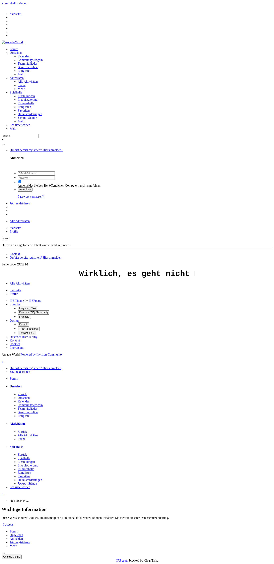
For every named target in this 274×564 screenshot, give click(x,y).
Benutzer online (28, 67)
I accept (7, 524)
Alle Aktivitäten (28, 81)
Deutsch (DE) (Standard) (33, 312)
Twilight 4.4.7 (27, 332)
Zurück (22, 394)
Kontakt (15, 254)
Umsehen (16, 52)
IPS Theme (17, 300)
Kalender (23, 56)
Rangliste (23, 70)
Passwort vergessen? (31, 196)
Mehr (21, 74)
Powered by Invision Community (41, 354)
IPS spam (122, 560)
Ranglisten (24, 107)
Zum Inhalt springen (14, 3)
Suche (21, 85)
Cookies (15, 344)
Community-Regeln (30, 60)
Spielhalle (16, 92)
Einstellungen (26, 96)
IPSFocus (35, 300)
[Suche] (3, 144)
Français (24, 316)
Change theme (11, 556)
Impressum (16, 347)
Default (23, 324)
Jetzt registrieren (20, 203)
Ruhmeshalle (26, 103)
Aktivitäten (17, 78)
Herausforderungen (30, 114)
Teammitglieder (27, 63)
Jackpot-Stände (27, 117)
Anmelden (25, 189)
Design (14, 320)
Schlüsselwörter (20, 125)
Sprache (15, 304)
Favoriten (24, 110)
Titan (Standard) (28, 328)
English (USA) (27, 308)
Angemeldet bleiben (30, 185)
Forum (14, 49)
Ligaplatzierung (28, 99)
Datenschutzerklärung (23, 336)
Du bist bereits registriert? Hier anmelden (36, 150)
